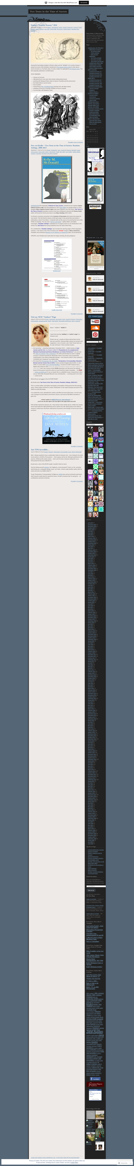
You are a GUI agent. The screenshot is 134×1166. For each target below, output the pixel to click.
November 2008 (92, 835)
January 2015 (91, 712)
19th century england (94, 996)
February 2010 (91, 811)
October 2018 (91, 637)
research (75, 27)
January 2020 (91, 614)
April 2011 (90, 788)
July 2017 (90, 663)
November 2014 (92, 715)
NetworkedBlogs (93, 1089)
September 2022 (92, 570)
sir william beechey (91, 1062)
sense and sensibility (93, 1059)
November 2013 (92, 735)
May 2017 (90, 666)
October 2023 (91, 553)
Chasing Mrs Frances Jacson (95, 363)
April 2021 (90, 590)
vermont (98, 1071)
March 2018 (91, 649)
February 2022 (91, 578)
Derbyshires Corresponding (61, 452)
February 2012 (91, 771)
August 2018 (91, 641)
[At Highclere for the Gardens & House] (90, 1136)
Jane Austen (52, 152)
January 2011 (91, 793)
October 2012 (91, 757)
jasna (63, 319)
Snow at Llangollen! (92, 941)
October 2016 (91, 678)
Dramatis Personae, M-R (95, 83)
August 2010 (91, 801)
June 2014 (90, 723)
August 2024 (91, 544)
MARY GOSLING (92, 69)
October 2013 (91, 737)
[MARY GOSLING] (90, 1143)
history (60, 27)
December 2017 (92, 654)
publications (92, 56)
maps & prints (92, 100)
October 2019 (91, 619)
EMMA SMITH (91, 78)
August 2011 (91, 781)
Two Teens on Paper (96, 59)
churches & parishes (94, 98)
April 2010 (90, 808)
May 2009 (90, 825)
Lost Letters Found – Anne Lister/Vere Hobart (94, 926)
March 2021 (91, 592)
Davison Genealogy (93, 851)
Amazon (46, 467)
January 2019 (91, 632)
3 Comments (79, 481)
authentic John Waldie (93, 107)
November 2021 (92, 582)
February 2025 (91, 538)
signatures (92, 90)
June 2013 (90, 744)
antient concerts (40, 29)
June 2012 (90, 764)
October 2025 (91, 528)
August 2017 (91, 661)
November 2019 (92, 617)
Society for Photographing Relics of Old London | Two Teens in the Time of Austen (95, 397)
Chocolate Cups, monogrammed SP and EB (94, 934)
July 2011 (90, 783)
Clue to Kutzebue (92, 868)
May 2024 (90, 548)
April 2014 (90, 727)
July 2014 (90, 722)
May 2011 (90, 786)
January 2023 (91, 566)
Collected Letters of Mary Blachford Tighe (94, 938)
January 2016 (91, 691)
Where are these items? (95, 122)
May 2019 (90, 625)
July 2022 (90, 571)
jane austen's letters (91, 1033)
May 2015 (90, 705)
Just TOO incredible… (40, 450)
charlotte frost (91, 1010)
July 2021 (90, 585)
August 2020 (91, 602)
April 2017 (90, 668)
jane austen (59, 319)
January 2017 (91, 673)
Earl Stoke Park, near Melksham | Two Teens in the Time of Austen (95, 387)
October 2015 (91, 696)
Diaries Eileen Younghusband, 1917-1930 (94, 959)
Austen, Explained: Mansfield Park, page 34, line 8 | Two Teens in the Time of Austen (95, 377)
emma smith (53, 29)
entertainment (55, 27)
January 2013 (91, 752)
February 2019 (91, 630)
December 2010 (92, 794)
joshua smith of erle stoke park (95, 1037)
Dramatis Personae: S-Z (95, 76)
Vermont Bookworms (93, 856)
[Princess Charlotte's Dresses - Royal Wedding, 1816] (90, 1128)
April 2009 (90, 826)
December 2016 (92, 674)
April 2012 (90, 767)
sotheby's (93, 1066)
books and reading (93, 1005)
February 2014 (91, 730)
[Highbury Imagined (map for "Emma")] (90, 1122)
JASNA (60, 474)
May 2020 (90, 607)
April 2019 (90, 627)
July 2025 (90, 531)
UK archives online (95, 51)
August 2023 (91, 556)
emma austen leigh (97, 1017)
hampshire (89, 1026)
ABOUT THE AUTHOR (94, 118)
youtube (33, 30)
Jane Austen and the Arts (97, 61)
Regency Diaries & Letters (96, 68)
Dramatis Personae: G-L (95, 73)
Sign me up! (91, 890)
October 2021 (91, 583)
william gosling (90, 1073)
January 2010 (91, 813)
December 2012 (92, 754)
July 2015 (90, 701)
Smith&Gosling (35, 205)
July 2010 (90, 803)
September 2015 (92, 698)
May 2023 (90, 560)
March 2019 (91, 629)
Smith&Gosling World (93, 102)
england (100, 1019)
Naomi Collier (91, 407)
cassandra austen (91, 1008)
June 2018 (90, 644)
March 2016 (91, 688)
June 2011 (90, 784)
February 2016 (91, 690)
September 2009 (92, 818)
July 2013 (90, 742)
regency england (91, 1055)
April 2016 (90, 686)
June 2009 (90, 823)
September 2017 (92, 659)
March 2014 (91, 729)
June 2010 (90, 804)
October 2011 (91, 777)
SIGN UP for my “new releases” (61, 399)
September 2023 (92, 555)
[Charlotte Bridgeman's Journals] (90, 1115)
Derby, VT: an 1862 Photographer (92, 988)
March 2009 (91, 828)
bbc (93, 1002)
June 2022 (90, 573)
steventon (38, 153)
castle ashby (99, 1008)
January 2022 (91, 580)
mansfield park (91, 1044)
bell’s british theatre (94, 113)
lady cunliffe (96, 1039)
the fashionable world (94, 115)
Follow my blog (95, 1099)
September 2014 (92, 718)
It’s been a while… (92, 981)
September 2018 (92, 639)
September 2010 (92, 799)
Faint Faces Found (92, 400)
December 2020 (92, 597)
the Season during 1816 (64, 67)
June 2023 (90, 558)
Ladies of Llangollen (91, 899)
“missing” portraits (94, 88)
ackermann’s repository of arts (95, 108)
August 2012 (91, 761)
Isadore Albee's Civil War (92, 913)
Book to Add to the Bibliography (92, 984)
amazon (33, 29)
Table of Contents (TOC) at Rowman (45, 353)
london (95, 1042)
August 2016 (91, 679)
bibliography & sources (95, 49)
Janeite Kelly (91, 351)
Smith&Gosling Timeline (95, 64)
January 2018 (91, 652)
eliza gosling (94, 1015)
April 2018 (90, 647)
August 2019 (91, 622)
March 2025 (91, 536)
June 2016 (90, 683)
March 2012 (91, 769)
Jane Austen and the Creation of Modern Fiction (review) (95, 404)
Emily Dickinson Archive (94, 967)
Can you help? (93, 123)
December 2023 (92, 551)
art (96, 997)
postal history (96, 1051)
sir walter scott (99, 1060)
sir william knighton (92, 1063)
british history (96, 1006)
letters (88, 1042)
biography (74, 150)
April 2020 (90, 609)
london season (67, 29)
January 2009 (91, 831)
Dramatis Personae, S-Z (95, 85)
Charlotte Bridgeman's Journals (96, 849)
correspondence (90, 1011)
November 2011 (92, 776)
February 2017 (91, 671)
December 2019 (92, 615)
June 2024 (90, 546)
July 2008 (90, 842)
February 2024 (91, 550)
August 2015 (91, 700)
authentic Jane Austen (93, 103)
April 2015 (90, 707)
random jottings (76, 152)
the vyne (100, 1067)
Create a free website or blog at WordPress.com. (43, 1157)
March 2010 (91, 809)
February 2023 (91, 565)
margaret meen (75, 29)
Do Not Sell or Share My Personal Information (67, 1157)
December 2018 (92, 634)
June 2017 (90, 664)
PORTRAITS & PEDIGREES (95, 86)
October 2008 (91, 837)
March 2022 (91, 577)
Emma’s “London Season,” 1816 (44, 25)
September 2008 (92, 838)
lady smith (62, 152)
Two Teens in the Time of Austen (48, 11)
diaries (49, 27)
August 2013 (91, 740)
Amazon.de (64, 232)
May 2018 (90, 646)
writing (93, 1075)
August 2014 (91, 720)
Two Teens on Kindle (96, 58)
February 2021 (91, 593)
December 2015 (92, 693)
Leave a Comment (78, 142)
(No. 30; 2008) (49, 361)
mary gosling (68, 152)
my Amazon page (75, 69)
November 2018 (92, 636)
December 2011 (92, 774)
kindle (57, 152)
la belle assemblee (94, 112)
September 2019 (92, 620)
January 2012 (91, 772)
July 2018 (90, 642)
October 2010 (91, 798)
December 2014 (92, 713)
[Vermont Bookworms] (99, 1124)
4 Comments (79, 313)
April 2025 (90, 534)
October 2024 (91, 541)
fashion (93, 1024)
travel (88, 1069)
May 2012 (90, 766)
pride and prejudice (95, 1052)
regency (99, 1053)
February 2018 (91, 651)
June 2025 (90, 533)
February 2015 (91, 710)
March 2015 (91, 708)
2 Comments (79, 446)
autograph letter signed (95, 120)
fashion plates (99, 1024)
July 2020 (90, 603)
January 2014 (91, 732)
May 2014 (90, 725)
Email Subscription (91, 876)
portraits (93, 1050)
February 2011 (91, 791)
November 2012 (92, 756)
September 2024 (92, 543)
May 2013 (90, 745)
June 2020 (90, 605)
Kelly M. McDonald (76, 452)
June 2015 (90, 703)
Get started (84, 2)
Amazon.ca (57, 232)
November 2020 (92, 598)
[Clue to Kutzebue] (99, 1139)
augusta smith (92, 999)
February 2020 (91, 612)
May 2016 (90, 685)
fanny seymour (93, 1022)
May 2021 (90, 588)
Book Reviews (94, 54)
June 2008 (90, 843)
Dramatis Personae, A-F (95, 71)
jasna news (60, 29)
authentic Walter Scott (93, 105)
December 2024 (92, 539)
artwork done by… (94, 91)
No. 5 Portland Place (47, 86)
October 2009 (91, 816)
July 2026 (90, 522)
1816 (80, 27)
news (59, 150)
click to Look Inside (55, 221)
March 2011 (91, 789)
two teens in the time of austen (49, 153)
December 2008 (92, 833)
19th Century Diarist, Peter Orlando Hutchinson (95, 956)
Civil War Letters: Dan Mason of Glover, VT (93, 975)
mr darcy (95, 1048)
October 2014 (91, 717)
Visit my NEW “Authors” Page (43, 317)
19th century (90, 993)
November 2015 (92, 695)
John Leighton (91, 348)
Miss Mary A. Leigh (92, 419)
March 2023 (91, 563)
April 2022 (90, 575)
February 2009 (91, 830)
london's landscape (68, 27)
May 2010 (90, 806)
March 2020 (91, 610)
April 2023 (90, 561)
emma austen (34, 152)
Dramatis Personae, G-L (95, 81)
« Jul (87, 146)
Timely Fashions (95, 53)
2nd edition (63, 207)
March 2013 (91, 749)
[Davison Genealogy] (99, 1115)
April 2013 (90, 747)
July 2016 (90, 681)
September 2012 (92, 759)
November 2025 (92, 526)
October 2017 (91, 658)
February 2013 (91, 750)
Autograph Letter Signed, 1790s (96, 380)
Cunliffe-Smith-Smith (57, 310)
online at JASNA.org (40, 372)
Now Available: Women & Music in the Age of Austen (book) (95, 371)
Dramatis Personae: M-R (95, 75)
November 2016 (92, 676)
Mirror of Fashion (93, 117)
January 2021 (91, 595)
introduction (54, 150)
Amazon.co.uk (50, 232)
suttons (94, 1067)
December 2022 (92, 568)
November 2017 (92, 656)
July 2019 (90, 624)
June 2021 (90, 587)
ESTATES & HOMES (93, 93)
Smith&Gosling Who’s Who (96, 63)
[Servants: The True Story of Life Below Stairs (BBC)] (99, 1133)
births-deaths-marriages (95, 66)
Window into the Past (93, 978)
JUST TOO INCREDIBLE (53, 364)
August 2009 (91, 820)
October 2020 (91, 600)
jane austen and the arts (65, 321)
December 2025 (92, 524)
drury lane (47, 29)
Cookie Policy (74, 1162)
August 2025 (91, 529)
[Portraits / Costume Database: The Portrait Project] (99, 1146)
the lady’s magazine (94, 110)
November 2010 (92, 796)
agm (94, 997)
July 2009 (90, 821)
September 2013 (92, 739)
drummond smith (91, 1013)
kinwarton (89, 1039)
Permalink (70, 142)
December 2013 (92, 734)
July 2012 (90, 762)
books (49, 150)
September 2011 (92, 779)
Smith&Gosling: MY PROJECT (95, 48)
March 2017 (91, 669)
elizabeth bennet (43, 321)
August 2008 (91, 840)
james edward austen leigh (95, 1029)
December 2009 (92, 815)
